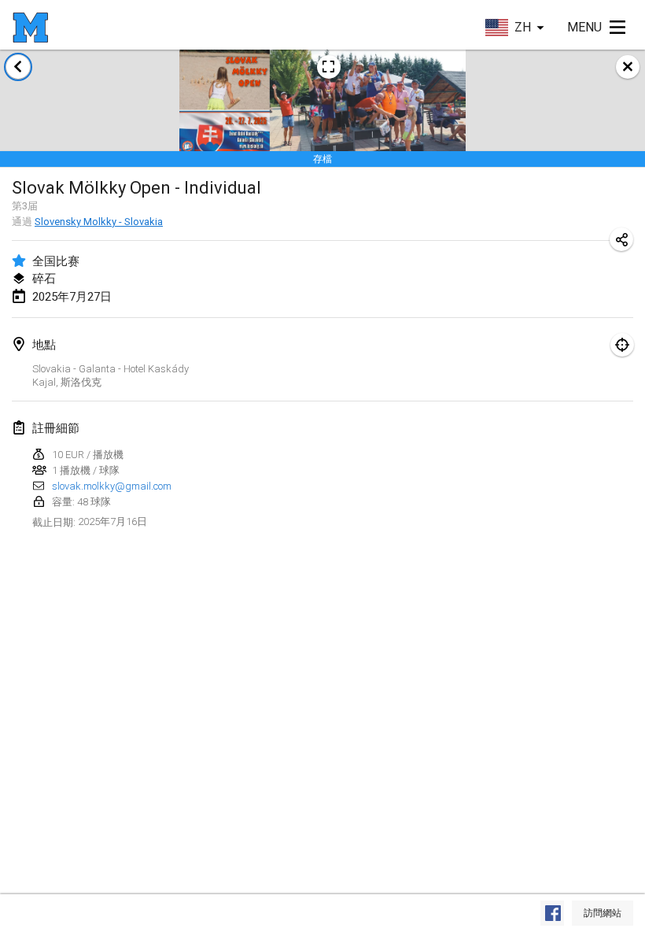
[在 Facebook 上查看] (552, 913)
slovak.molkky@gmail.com (111, 486)
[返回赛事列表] (18, 67)
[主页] (30, 27)
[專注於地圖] (622, 345)
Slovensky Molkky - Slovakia (99, 221)
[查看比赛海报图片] (329, 67)
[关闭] (627, 67)
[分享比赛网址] (621, 239)
